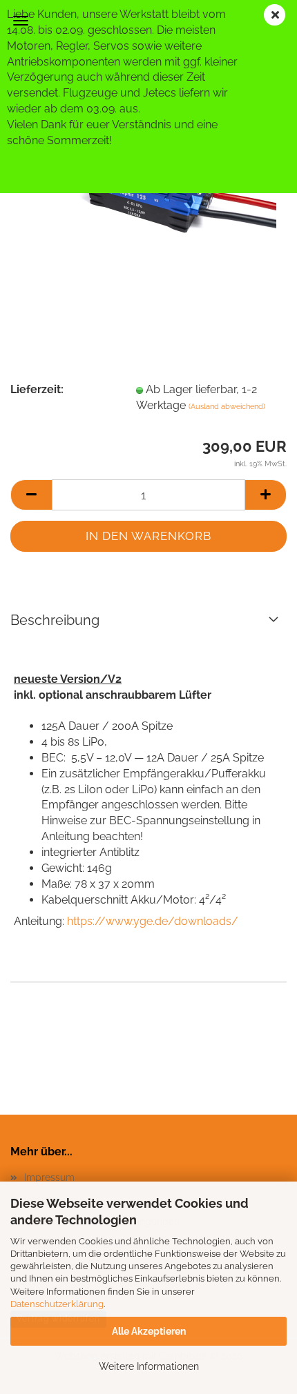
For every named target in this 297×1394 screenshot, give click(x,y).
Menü (20, 20)
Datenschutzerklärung (57, 1304)
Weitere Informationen (149, 1366)
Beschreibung (54, 620)
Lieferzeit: (37, 389)
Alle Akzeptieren (149, 1331)
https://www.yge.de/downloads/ (152, 921)
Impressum (49, 1177)
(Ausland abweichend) (227, 406)
